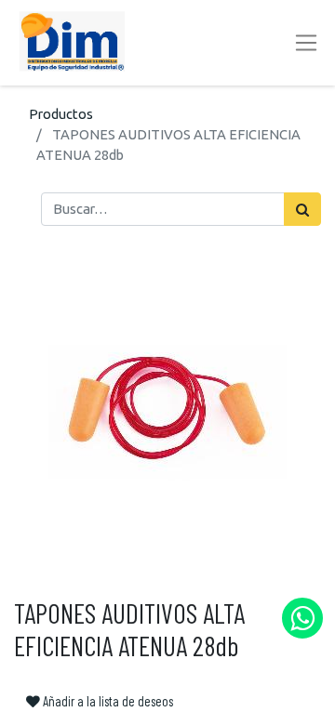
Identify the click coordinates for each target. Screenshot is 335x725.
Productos (61, 114)
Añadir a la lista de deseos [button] (106, 700)
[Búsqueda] (302, 209)
